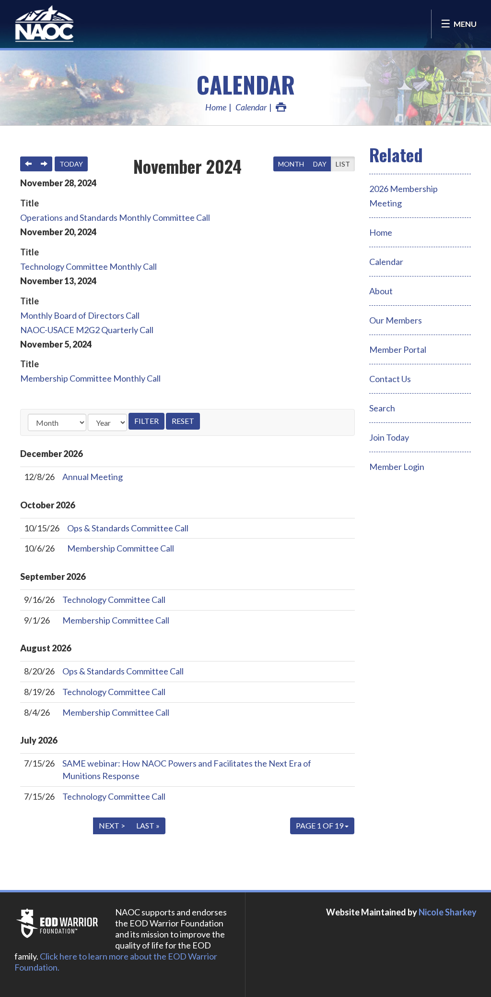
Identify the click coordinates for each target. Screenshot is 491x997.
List (343, 164)
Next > (112, 825)
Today (71, 164)
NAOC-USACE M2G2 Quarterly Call (86, 329)
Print (281, 107)
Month (291, 164)
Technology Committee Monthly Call (88, 266)
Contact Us (390, 378)
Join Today (389, 437)
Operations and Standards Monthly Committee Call (115, 217)
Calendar (246, 84)
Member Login (396, 466)
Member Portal (397, 349)
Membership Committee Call (120, 548)
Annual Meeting (92, 476)
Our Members (395, 320)
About (381, 291)
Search (382, 408)
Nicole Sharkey (448, 912)
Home (215, 107)
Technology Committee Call (113, 599)
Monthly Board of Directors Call (80, 315)
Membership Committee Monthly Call (90, 378)
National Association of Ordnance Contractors (62, 24)
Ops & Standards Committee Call (127, 528)
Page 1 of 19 (320, 825)
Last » (148, 825)
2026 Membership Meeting (403, 195)
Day (320, 164)
